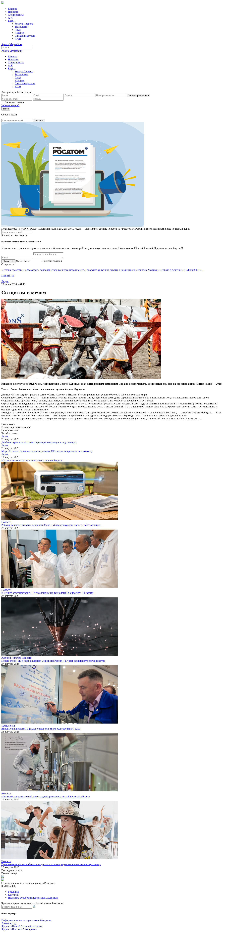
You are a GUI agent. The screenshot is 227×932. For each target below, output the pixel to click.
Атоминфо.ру (9, 923)
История (19, 32)
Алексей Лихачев (11, 657)
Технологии (21, 26)
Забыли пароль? (10, 105)
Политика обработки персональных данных (33, 897)
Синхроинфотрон (25, 35)
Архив (5, 44)
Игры (18, 38)
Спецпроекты (16, 14)
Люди (18, 29)
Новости (13, 11)
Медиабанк (15, 44)
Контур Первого (24, 23)
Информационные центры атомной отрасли (26, 920)
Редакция (13, 891)
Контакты (13, 894)
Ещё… (11, 20)
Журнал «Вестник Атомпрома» (19, 929)
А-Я (10, 17)
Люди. (4, 281)
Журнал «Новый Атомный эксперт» (21, 926)
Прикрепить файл (52, 261)
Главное (12, 8)
